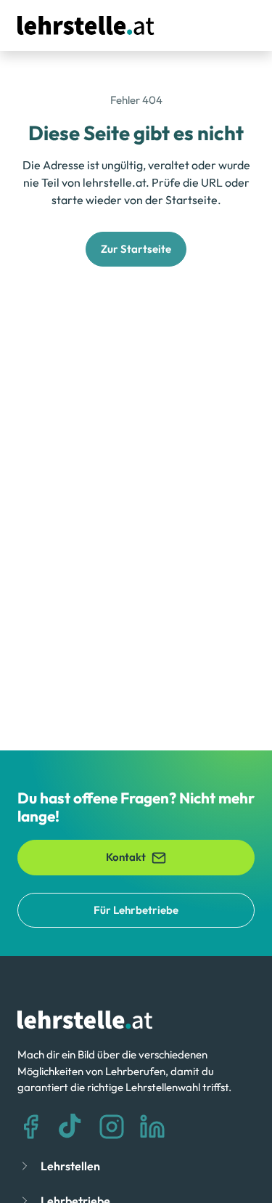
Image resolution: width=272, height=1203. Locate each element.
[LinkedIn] (152, 1127)
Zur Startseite (136, 249)
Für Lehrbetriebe (136, 910)
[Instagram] (112, 1127)
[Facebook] (30, 1127)
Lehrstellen (70, 1166)
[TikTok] (71, 1127)
